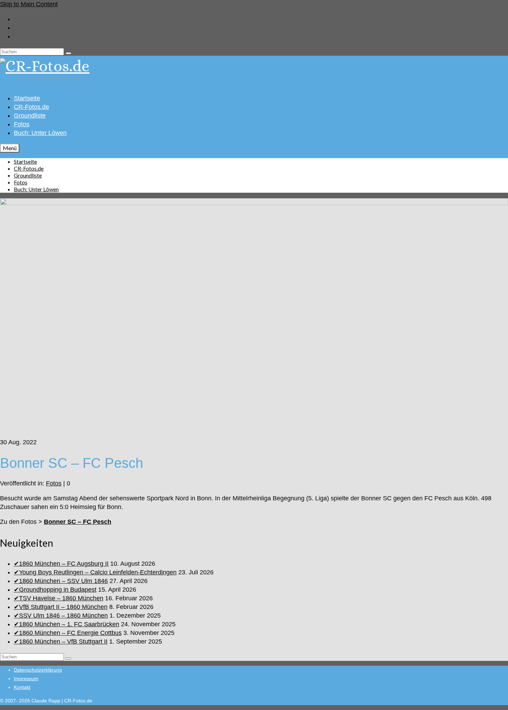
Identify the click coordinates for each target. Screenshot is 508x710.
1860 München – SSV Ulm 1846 (63, 580)
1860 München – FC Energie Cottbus (70, 632)
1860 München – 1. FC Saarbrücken (69, 624)
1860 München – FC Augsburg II (64, 563)
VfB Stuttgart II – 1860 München (63, 606)
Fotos (54, 483)
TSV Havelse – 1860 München (61, 598)
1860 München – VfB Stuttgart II (63, 641)
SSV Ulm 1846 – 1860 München (63, 615)
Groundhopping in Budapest (57, 589)
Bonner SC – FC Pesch (77, 521)
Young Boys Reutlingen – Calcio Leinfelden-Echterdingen (98, 572)
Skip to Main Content (29, 4)
